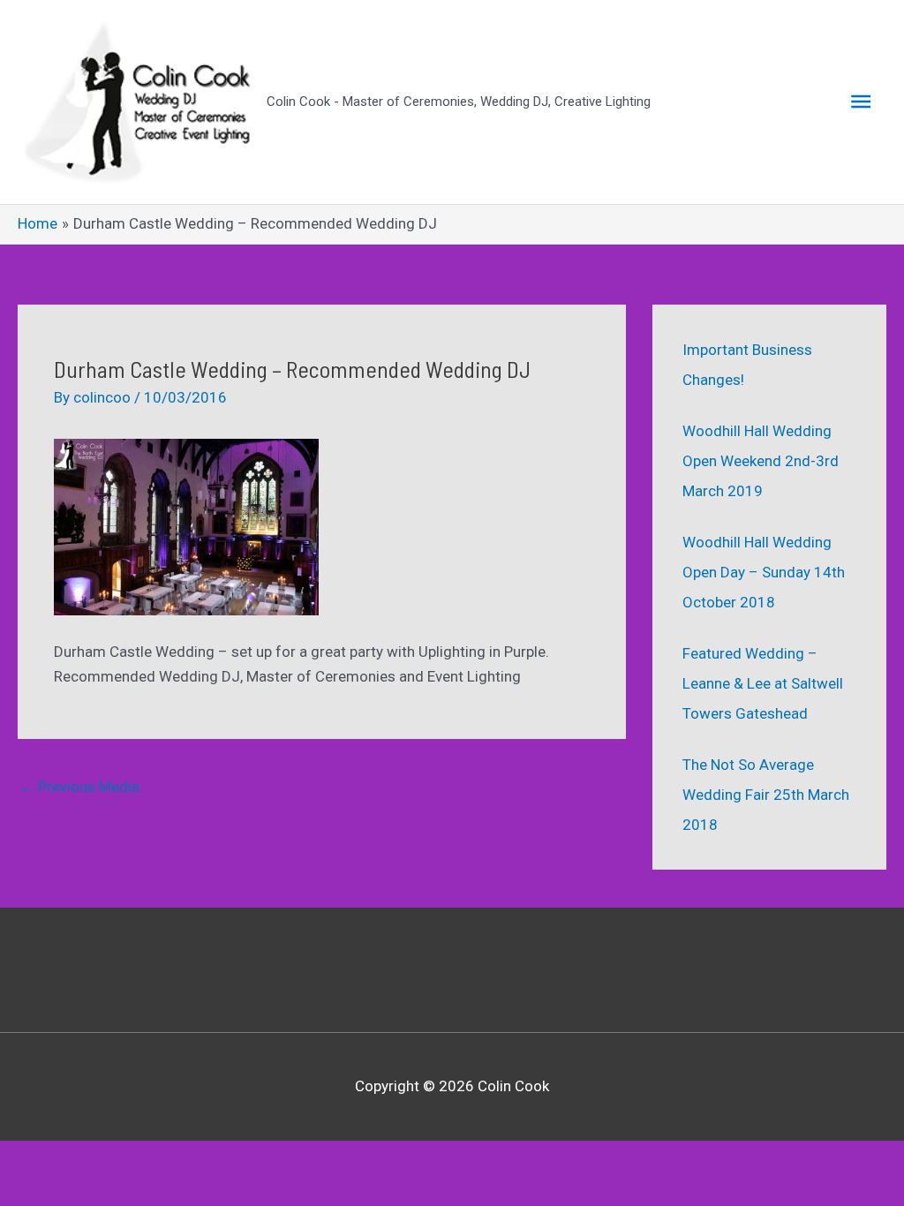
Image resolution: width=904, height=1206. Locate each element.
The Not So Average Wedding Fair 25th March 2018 (765, 794)
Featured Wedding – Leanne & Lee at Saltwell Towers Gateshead (762, 683)
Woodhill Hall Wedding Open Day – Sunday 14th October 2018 (763, 572)
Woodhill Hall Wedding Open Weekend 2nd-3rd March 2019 (760, 461)
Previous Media (79, 786)
